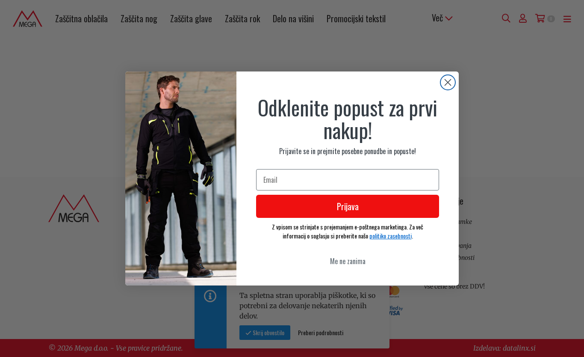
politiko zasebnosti (390, 235)
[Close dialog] (447, 82)
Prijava (348, 206)
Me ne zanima (348, 261)
